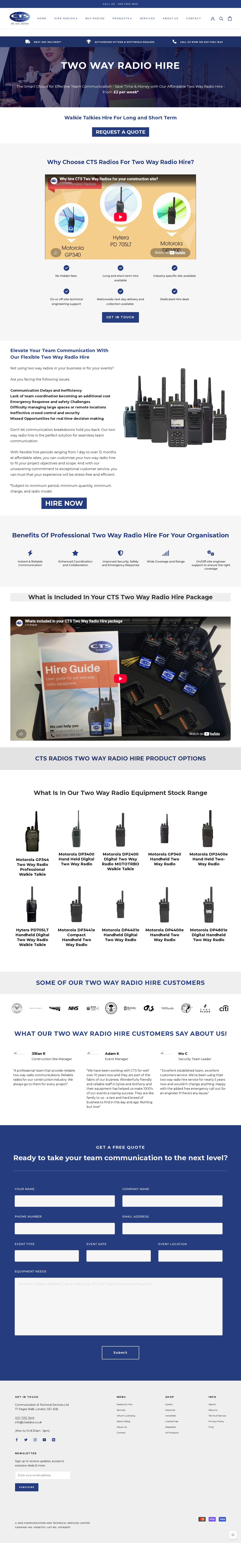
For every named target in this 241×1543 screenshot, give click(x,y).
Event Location (172, 1244)
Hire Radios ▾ (66, 18)
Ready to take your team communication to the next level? (120, 1157)
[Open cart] (230, 18)
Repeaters (170, 1427)
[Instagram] (35, 1439)
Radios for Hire (124, 1404)
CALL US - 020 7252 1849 (120, 4)
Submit (120, 1352)
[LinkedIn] (53, 1439)
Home (42, 18)
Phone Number (28, 1216)
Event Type (25, 1244)
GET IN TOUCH (120, 317)
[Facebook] (16, 1439)
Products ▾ (122, 18)
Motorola (170, 1410)
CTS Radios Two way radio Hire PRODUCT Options (120, 758)
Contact (193, 18)
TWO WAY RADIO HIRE (120, 65)
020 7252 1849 (24, 1418)
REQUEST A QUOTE (120, 132)
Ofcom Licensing (126, 1415)
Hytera (169, 1404)
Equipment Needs (31, 1271)
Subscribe (26, 1487)
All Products (171, 1432)
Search (212, 1404)
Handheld (170, 1415)
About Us (170, 18)
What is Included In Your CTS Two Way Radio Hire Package (120, 597)
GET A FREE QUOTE (120, 1147)
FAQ (211, 1427)
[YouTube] (44, 1439)
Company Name (135, 1189)
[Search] (221, 18)
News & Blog (123, 1421)
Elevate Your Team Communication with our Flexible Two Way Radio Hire (59, 354)
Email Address (136, 1216)
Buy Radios (95, 18)
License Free (171, 1421)
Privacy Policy (216, 1421)
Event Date (96, 1244)
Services (147, 18)
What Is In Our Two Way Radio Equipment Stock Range (120, 792)
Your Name (25, 1189)
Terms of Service (217, 1415)
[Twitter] (25, 1439)
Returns (213, 1410)
